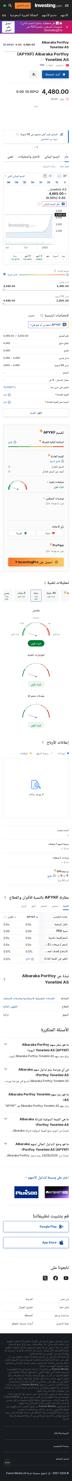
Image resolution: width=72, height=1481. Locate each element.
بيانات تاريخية (49, 166)
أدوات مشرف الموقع (22, 1323)
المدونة (29, 1299)
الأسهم (64, 16)
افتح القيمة (12, 274)
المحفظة (28, 1315)
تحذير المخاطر (62, 1458)
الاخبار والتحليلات (29, 156)
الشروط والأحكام (61, 1433)
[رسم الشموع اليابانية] (65, 176)
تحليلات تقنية (58, 582)
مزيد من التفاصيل (49, 139)
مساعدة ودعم (62, 1315)
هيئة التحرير (62, 1323)
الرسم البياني (52, 156)
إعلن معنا (64, 1307)
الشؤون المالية (10, 1006)
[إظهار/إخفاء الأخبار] (45, 176)
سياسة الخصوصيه (61, 1445)
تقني (10, 156)
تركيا (6, 1014)
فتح (28, 958)
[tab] (51, 596)
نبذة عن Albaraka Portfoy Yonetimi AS (45, 979)
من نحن (64, 1299)
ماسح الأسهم (49, 16)
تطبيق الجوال (26, 1307)
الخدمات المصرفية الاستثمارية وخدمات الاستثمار (29, 998)
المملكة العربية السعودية (24, 16)
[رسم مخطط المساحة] (59, 176)
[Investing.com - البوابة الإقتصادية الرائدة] (48, 5)
